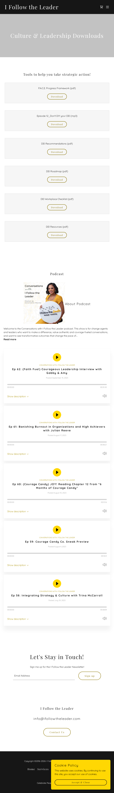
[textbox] (44, 676)
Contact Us (57, 732)
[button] (107, 7)
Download (57, 96)
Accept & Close (81, 782)
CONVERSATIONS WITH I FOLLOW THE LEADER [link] (57, 365)
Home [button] (31, 769)
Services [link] (43, 769)
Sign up (90, 675)
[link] (32, 8)
